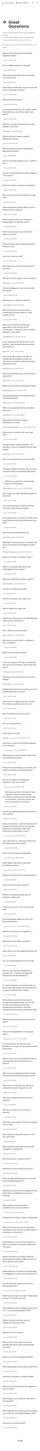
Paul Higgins (7, 858)
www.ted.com (8, 835)
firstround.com (8, 1290)
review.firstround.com (10, 926)
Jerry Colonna (8, 787)
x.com (21, 427)
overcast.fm (12, 738)
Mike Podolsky (8, 870)
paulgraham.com (8, 1039)
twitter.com (15, 488)
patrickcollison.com (9, 1222)
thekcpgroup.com (9, 750)
